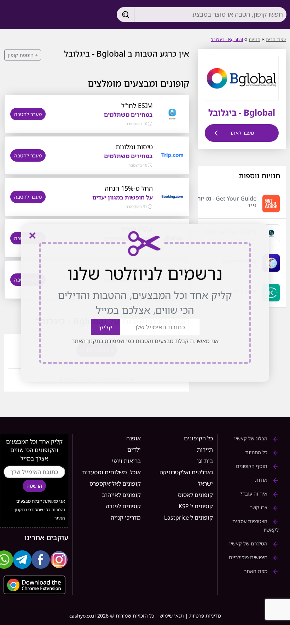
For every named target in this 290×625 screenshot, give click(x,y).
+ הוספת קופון (22, 55)
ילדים (134, 449)
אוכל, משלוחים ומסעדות (111, 472)
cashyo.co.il (82, 615)
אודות (262, 479)
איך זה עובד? (254, 493)
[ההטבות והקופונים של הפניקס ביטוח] (271, 263)
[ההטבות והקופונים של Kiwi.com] (271, 292)
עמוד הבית (276, 39)
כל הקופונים (198, 438)
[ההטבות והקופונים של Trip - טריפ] (172, 155)
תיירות (205, 449)
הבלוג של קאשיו (251, 438)
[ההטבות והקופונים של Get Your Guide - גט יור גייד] (271, 203)
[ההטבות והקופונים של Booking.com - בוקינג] (172, 196)
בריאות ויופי (126, 461)
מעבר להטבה (28, 114)
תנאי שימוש (172, 615)
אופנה (133, 438)
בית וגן (205, 461)
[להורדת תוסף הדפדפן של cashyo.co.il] (34, 584)
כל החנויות (257, 452)
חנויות (254, 39)
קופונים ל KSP (196, 506)
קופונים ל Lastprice (188, 517)
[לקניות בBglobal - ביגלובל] (241, 77)
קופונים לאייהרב (121, 495)
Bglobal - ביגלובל (227, 39)
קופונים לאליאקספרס (115, 483)
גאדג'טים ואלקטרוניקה (186, 472)
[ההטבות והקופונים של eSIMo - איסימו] (172, 113)
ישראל (205, 483)
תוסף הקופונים (252, 466)
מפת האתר (256, 571)
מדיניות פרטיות (205, 615)
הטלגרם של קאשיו (249, 543)
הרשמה (34, 485)
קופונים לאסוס (195, 495)
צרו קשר (259, 507)
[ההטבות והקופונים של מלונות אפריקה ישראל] (271, 233)
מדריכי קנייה (126, 517)
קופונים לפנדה (123, 506)
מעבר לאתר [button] (242, 132)
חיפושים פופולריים (249, 557)
